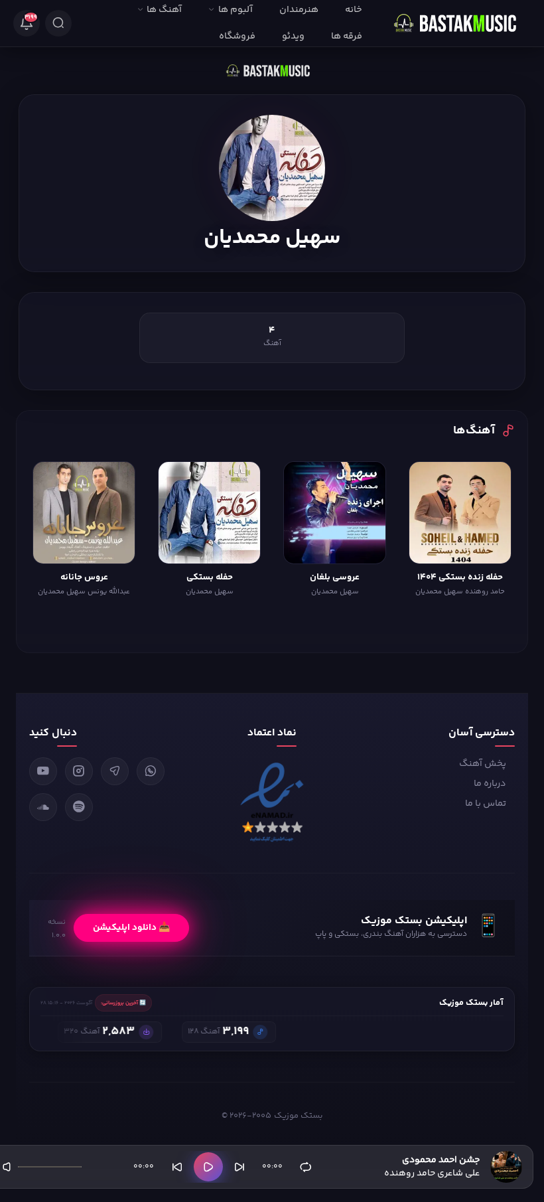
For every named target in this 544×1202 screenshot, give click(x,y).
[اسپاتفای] (79, 807)
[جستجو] (58, 23)
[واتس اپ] (151, 771)
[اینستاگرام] (79, 771)
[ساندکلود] (43, 807)
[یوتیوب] (43, 771)
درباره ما (490, 783)
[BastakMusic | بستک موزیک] (461, 23)
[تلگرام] (115, 771)
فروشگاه (237, 36)
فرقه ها (346, 36)
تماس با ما (485, 803)
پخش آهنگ (482, 764)
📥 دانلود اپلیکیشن (131, 928)
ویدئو (293, 36)
